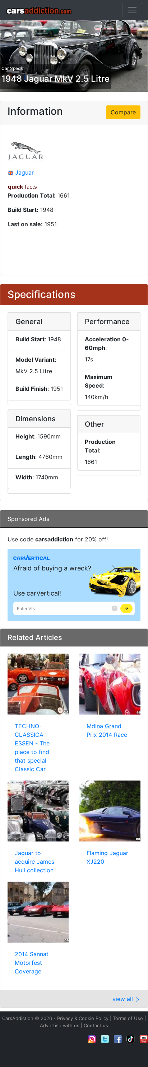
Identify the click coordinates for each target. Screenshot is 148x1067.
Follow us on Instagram (92, 1039)
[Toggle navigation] (132, 10)
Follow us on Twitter (105, 1039)
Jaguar (24, 172)
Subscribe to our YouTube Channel (143, 1039)
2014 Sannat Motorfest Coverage (31, 962)
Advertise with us (59, 1025)
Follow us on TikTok (130, 1039)
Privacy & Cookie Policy (82, 1018)
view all (123, 998)
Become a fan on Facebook (118, 1039)
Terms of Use (128, 1018)
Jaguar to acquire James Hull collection (34, 861)
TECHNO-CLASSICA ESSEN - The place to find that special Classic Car (32, 747)
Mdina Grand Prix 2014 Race (107, 730)
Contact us (96, 1025)
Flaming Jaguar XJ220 (107, 857)
